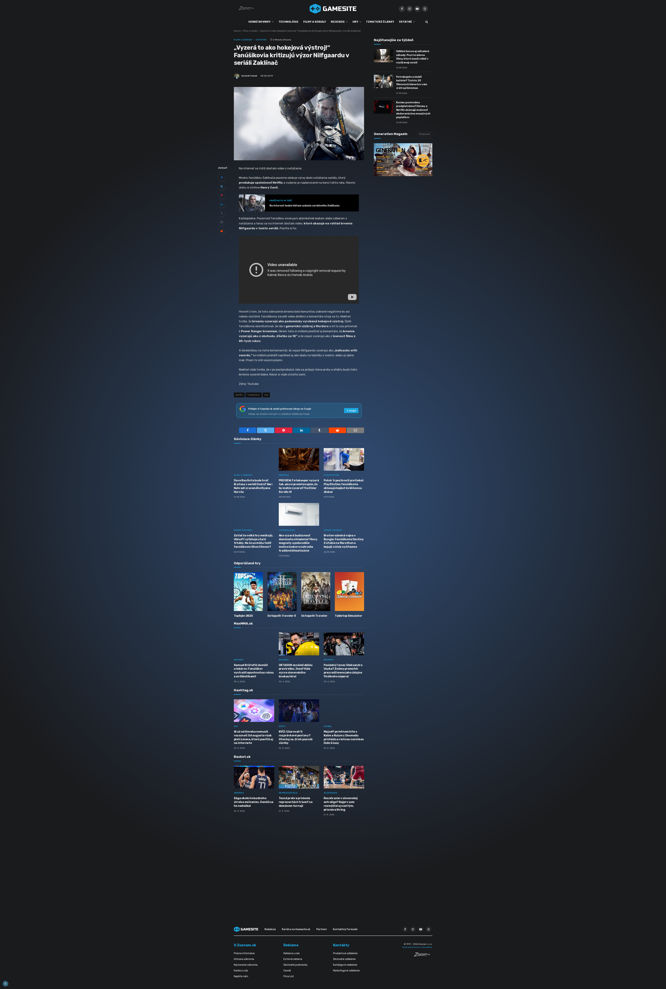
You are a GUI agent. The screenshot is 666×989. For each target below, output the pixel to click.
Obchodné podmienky (295, 964)
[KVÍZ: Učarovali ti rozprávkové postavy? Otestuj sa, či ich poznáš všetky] (299, 710)
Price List (288, 976)
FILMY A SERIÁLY (314, 21)
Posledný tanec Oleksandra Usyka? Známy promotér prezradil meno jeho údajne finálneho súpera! (343, 670)
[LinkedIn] (221, 204)
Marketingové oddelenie (346, 970)
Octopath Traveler (314, 615)
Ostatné (261, 40)
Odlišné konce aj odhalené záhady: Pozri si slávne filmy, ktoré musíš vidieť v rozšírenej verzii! (412, 57)
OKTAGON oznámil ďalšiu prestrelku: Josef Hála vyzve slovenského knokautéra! (296, 670)
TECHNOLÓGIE (288, 21)
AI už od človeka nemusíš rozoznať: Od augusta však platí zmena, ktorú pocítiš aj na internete (253, 737)
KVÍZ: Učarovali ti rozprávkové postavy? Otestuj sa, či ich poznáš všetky (296, 737)
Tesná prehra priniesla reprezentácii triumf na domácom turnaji (296, 801)
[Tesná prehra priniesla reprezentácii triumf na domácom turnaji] (299, 777)
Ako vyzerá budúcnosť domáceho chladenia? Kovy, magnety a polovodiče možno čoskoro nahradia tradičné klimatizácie (298, 543)
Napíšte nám (241, 976)
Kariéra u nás (241, 970)
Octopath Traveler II (281, 615)
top (266, 395)
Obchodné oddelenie (344, 959)
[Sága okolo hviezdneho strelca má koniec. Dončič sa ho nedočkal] (254, 777)
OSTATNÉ (405, 21)
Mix (236, 726)
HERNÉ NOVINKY (259, 21)
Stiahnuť (424, 134)
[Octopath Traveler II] (282, 591)
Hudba (328, 726)
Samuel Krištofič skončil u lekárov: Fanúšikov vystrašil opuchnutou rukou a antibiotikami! (254, 670)
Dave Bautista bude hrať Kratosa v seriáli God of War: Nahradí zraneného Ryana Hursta (253, 486)
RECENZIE (338, 21)
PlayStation (332, 475)
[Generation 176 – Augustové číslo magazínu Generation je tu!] (403, 159)
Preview (284, 475)
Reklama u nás (291, 953)
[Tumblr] (221, 213)
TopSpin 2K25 (243, 615)
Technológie (287, 530)
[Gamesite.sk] (333, 8)
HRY (355, 21)
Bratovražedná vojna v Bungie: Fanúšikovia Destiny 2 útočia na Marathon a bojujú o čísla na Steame (344, 541)
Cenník (287, 970)
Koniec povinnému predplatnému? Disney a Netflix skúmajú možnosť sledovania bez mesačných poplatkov (413, 110)
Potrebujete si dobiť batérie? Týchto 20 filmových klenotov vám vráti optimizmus (411, 82)
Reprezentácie (288, 793)
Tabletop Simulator (348, 615)
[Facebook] (221, 177)
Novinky (239, 660)
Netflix (239, 395)
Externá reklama (292, 959)
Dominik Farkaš (249, 76)
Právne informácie (244, 953)
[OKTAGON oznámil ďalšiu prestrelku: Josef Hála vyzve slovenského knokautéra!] (299, 644)
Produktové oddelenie (345, 953)
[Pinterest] (221, 195)
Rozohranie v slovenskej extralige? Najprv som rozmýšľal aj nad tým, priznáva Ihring (341, 803)
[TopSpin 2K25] (248, 591)
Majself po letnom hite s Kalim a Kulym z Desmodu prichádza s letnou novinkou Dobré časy (344, 737)
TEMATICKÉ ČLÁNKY (380, 21)
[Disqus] (299, 865)
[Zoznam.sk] (423, 955)
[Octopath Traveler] (315, 591)
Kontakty (341, 945)
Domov (237, 31)
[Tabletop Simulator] (349, 591)
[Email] (221, 221)
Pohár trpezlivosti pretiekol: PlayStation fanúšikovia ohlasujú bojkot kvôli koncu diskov (344, 486)
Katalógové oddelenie (345, 964)
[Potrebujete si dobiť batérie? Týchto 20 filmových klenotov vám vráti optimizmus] (383, 81)
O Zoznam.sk (245, 945)
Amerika (239, 793)
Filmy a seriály (250, 31)
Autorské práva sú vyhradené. (417, 947)
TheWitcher (253, 395)
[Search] (426, 22)
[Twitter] (221, 186)
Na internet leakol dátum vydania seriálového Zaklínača (305, 205)
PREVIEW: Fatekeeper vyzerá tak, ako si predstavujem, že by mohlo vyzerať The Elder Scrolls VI (299, 486)
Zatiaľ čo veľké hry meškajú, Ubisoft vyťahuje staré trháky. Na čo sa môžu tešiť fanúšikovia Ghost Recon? (253, 541)
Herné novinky (243, 530)
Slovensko (330, 793)
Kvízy (282, 726)
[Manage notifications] (5, 983)
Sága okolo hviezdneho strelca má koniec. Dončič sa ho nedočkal (253, 801)
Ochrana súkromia (244, 959)
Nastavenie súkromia (246, 964)
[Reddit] (221, 230)
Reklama (290, 945)
